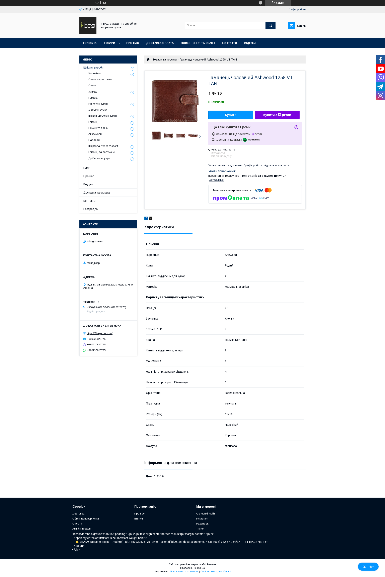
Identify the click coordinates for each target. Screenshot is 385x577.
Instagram (202, 518)
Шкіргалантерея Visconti (103, 145)
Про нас (132, 42)
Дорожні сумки (97, 109)
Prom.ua (211, 564)
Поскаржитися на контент (184, 571)
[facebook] (146, 218)
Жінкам (92, 91)
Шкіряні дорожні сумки (102, 115)
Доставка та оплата (96, 192)
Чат (371, 566)
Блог (86, 167)
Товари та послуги (164, 59)
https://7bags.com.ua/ (99, 333)
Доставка (78, 513)
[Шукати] (270, 25)
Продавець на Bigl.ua (192, 568)
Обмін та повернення (85, 518)
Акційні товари (81, 528)
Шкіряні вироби (93, 67)
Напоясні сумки (98, 103)
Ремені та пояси (98, 127)
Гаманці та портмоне (101, 151)
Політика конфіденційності (216, 571)
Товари (109, 42)
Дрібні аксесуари (99, 158)
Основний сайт (205, 513)
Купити (230, 115)
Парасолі (94, 139)
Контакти (229, 42)
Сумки (92, 85)
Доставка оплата (160, 42)
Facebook (202, 523)
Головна (89, 42)
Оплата (77, 523)
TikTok (200, 528)
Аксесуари (95, 133)
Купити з (270, 115)
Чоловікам (94, 73)
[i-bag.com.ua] (87, 32)
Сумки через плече (100, 79)
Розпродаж (90, 209)
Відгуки (250, 42)
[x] (150, 218)
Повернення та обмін (198, 42)
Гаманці (93, 97)
